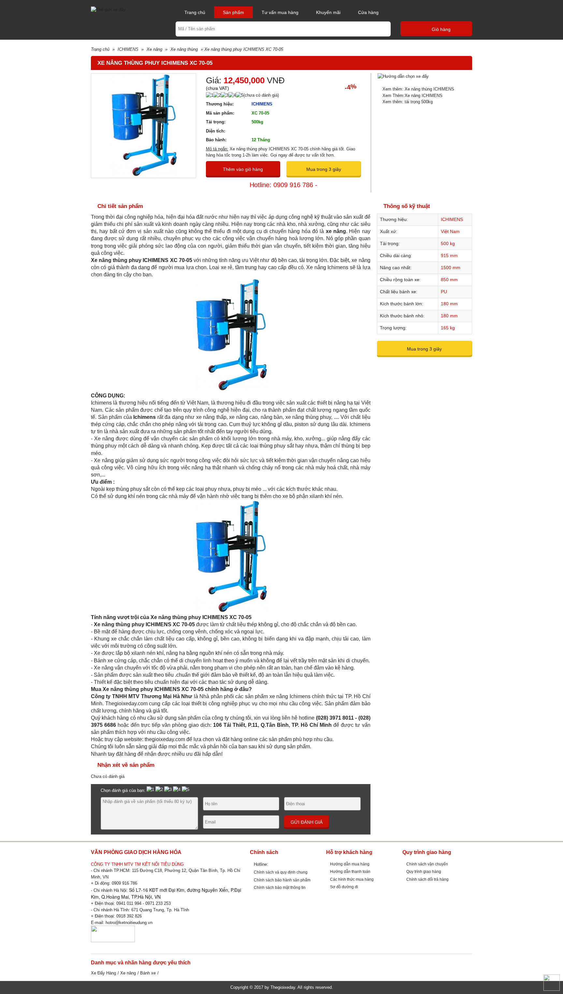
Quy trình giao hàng (423, 871)
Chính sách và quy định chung (281, 872)
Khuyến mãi (328, 12)
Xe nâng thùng (184, 49)
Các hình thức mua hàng (352, 879)
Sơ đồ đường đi (344, 887)
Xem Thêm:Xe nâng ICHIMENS (412, 95)
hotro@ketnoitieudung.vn (129, 922)
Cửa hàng (368, 12)
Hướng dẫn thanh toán (350, 871)
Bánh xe (148, 973)
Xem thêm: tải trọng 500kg (408, 101)
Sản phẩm (233, 12)
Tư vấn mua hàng (280, 12)
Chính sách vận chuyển (427, 864)
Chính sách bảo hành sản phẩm (282, 880)
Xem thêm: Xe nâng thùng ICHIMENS (418, 89)
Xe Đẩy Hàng (103, 973)
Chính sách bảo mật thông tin (280, 887)
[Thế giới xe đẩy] (108, 9)
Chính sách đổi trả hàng (427, 879)
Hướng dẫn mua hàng (349, 864)
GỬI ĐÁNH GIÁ (307, 822)
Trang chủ (194, 12)
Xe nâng (154, 49)
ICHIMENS (128, 49)
